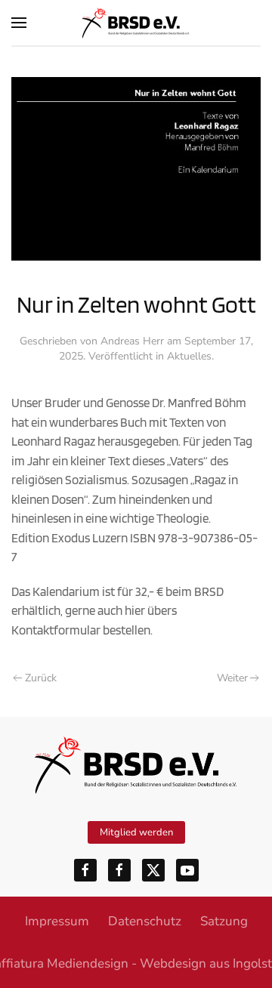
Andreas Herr (132, 341)
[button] (18, 22)
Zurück (41, 678)
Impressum (57, 921)
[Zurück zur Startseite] (136, 22)
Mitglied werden (136, 832)
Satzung (224, 921)
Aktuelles (189, 356)
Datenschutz (144, 921)
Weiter (232, 678)
